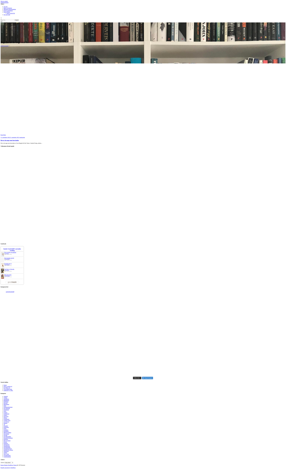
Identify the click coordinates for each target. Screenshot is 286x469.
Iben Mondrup (7, 264)
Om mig (5, 6)
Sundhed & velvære (8, 450)
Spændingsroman (8, 448)
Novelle (5, 435)
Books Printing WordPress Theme (9, 465)
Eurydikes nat (7, 387)
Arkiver (2, 462)
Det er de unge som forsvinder (10, 140)
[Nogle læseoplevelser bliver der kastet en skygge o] (178, 355)
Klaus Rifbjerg (7, 259)
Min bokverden (7, 274)
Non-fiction (6, 434)
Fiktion (5, 417)
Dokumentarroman (8, 407)
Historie (5, 423)
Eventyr (5, 412)
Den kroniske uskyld (9, 258)
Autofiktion (6, 399)
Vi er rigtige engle (8, 389)
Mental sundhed (7, 432)
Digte (5, 405)
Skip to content (4, 1)
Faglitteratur (6, 413)
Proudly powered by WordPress (8, 467)
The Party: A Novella (9, 269)
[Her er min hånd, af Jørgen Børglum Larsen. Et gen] (250, 315)
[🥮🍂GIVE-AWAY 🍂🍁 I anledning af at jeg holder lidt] (36, 355)
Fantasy (5, 415)
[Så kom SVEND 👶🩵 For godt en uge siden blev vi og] (107, 355)
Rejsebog (6, 439)
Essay (5, 411)
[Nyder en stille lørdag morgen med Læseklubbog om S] (107, 315)
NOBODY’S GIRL (8, 390)
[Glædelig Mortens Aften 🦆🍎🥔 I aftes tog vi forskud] (178, 315)
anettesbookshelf (4, 2)
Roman (5, 442)
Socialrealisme (7, 447)
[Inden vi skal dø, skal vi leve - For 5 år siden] (36, 315)
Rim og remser (7, 440)
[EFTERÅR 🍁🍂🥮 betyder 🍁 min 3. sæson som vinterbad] (250, 355)
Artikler (5, 397)
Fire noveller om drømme (10, 252)
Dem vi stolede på (8, 386)
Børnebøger (6, 404)
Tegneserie (6, 451)
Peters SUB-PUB (11, 13)
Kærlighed (6, 431)
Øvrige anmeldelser (8, 10)
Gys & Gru (6, 421)
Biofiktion (6, 401)
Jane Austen (7, 253)
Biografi (5, 403)
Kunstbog (6, 430)
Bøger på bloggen (8, 8)
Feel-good (6, 416)
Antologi (6, 396)
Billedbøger (6, 400)
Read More (3, 135)
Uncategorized (7, 455)
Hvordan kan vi (8, 263)
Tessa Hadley (7, 270)
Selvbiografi (6, 444)
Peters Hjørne (7, 12)
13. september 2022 (10, 137)
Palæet (5, 385)
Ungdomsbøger (7, 456)
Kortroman (6, 427)
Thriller (5, 452)
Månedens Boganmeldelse (10, 9)
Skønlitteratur (7, 446)
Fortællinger (6, 419)
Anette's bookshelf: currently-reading (12, 249)
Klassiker (6, 426)
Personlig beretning (8, 438)
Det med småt (7, 14)
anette (22, 137)
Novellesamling (7, 436)
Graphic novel (7, 420)
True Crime (6, 454)
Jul (4, 424)
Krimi (5, 428)
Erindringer (6, 409)
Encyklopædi (7, 408)
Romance (6, 443)
